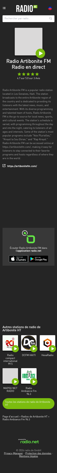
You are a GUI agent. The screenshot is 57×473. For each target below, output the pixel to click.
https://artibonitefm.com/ (22, 166)
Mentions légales (28, 456)
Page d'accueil (11, 417)
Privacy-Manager (13, 453)
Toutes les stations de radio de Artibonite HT (27, 403)
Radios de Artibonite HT (34, 417)
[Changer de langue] (50, 8)
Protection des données (38, 453)
